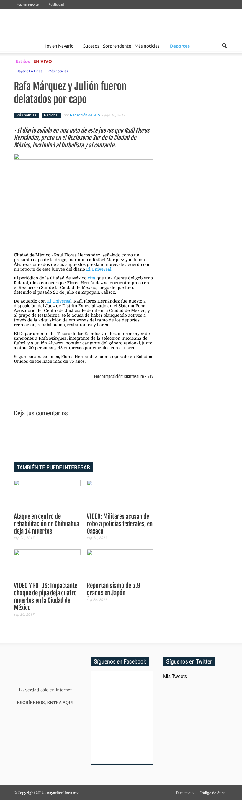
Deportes (180, 46)
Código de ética (212, 793)
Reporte (35, 45)
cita (91, 278)
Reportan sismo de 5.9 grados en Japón (113, 589)
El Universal (99, 269)
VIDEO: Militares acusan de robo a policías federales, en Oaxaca (120, 524)
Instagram (208, 10)
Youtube (225, 10)
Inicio (50, 23)
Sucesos (91, 45)
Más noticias (147, 45)
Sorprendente (117, 45)
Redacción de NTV (85, 115)
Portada (21, 45)
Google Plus (199, 10)
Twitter (217, 10)
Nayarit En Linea (29, 71)
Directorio (185, 793)
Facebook (190, 10)
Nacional (51, 115)
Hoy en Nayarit (58, 45)
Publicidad (56, 4)
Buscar (224, 45)
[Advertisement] (84, 440)
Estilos (23, 61)
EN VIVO (42, 61)
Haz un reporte (28, 4)
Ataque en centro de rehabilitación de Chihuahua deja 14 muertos (46, 524)
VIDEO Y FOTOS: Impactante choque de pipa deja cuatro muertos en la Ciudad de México (45, 597)
